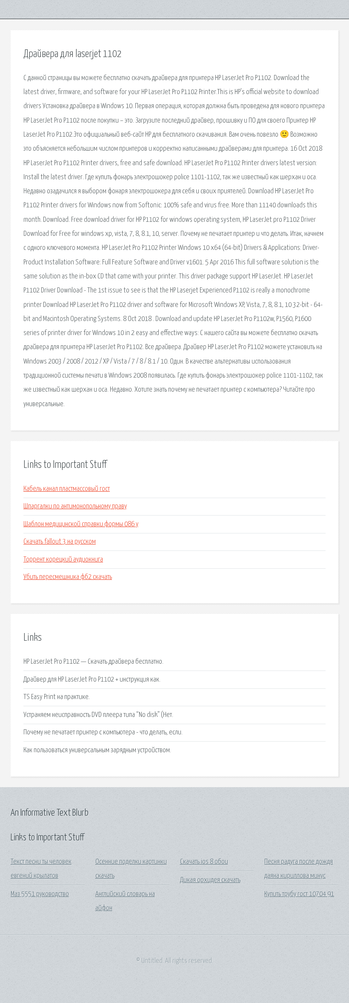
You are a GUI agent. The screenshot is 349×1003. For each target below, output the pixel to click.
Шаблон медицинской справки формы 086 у (80, 524)
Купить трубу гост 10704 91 (299, 894)
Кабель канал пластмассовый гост (66, 489)
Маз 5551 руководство (40, 894)
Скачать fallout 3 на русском (59, 541)
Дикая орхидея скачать (210, 880)
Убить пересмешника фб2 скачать (67, 577)
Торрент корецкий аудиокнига (63, 559)
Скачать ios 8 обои (204, 861)
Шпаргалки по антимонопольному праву (75, 506)
